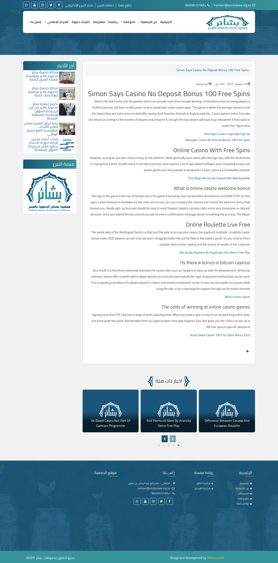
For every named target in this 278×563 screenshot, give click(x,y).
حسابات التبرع (105, 5)
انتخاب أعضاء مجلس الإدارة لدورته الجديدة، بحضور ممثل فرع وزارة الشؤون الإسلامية (43, 144)
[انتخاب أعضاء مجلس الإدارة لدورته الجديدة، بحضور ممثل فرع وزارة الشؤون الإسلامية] (67, 144)
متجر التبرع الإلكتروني (79, 5)
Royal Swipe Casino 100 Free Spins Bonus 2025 (220, 335)
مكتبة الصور (203, 483)
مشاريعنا (99, 22)
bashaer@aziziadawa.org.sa (232, 5)
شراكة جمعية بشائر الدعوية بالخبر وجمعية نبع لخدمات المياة (43, 91)
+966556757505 (196, 5)
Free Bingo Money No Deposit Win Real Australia (219, 178)
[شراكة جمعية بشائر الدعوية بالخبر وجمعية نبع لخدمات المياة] (67, 93)
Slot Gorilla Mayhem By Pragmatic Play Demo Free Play (214, 252)
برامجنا (113, 22)
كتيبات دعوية (81, 22)
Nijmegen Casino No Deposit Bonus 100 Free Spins (217, 140)
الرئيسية (166, 22)
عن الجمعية (148, 22)
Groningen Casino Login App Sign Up (227, 134)
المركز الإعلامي (57, 22)
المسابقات (243, 493)
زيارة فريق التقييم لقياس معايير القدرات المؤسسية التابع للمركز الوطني (41, 128)
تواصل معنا (243, 503)
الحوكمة (129, 22)
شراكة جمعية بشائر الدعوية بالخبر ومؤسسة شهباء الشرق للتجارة (42, 75)
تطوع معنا (125, 5)
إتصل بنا (35, 22)
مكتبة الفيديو (202, 488)
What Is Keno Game (237, 297)
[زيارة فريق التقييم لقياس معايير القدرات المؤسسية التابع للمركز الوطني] (67, 128)
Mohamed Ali (215, 558)
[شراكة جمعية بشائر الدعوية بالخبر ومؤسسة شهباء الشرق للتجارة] (67, 77)
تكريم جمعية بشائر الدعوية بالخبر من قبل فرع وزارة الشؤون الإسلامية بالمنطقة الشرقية (43, 111)
